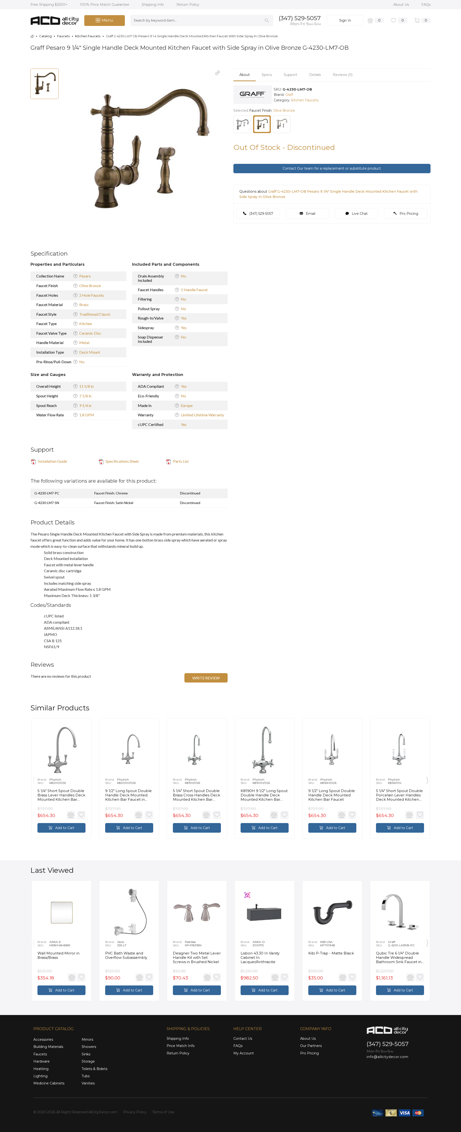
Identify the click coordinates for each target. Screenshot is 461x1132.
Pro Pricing (408, 213)
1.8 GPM (86, 414)
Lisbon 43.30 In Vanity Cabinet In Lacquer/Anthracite (260, 957)
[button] (217, 73)
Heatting (41, 1069)
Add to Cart (64, 828)
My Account (243, 1053)
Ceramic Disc (90, 333)
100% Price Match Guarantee (105, 4)
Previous (33, 779)
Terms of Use (163, 1112)
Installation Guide (52, 461)
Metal (84, 342)
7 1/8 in (85, 396)
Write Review (206, 678)
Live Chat (359, 213)
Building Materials (48, 1047)
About (244, 75)
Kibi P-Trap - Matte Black (331, 953)
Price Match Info (181, 1046)
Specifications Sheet (122, 461)
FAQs (426, 4)
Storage (88, 1061)
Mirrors (87, 1039)
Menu (107, 20)
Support (290, 75)
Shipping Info (153, 4)
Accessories (43, 1039)
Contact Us (242, 1038)
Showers (89, 1047)
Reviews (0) (342, 75)
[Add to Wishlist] (81, 815)
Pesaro (85, 276)
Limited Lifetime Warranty (202, 414)
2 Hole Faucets (91, 295)
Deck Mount (89, 352)
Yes (184, 318)
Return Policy (187, 4)
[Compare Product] (71, 815)
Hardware (41, 1061)
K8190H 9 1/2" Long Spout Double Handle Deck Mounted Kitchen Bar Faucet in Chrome (264, 795)
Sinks (86, 1054)
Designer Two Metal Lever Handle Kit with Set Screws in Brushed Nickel (197, 957)
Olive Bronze (90, 285)
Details (315, 75)
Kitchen (85, 323)
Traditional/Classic (95, 314)
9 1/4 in (85, 405)
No (82, 361)
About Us (401, 4)
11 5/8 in (86, 386)
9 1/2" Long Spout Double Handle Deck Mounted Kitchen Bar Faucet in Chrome (128, 795)
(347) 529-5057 (300, 18)
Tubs (86, 1076)
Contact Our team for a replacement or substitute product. (332, 168)
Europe (187, 405)
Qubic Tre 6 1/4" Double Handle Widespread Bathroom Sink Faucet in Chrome (398, 957)
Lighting (40, 1076)
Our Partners (311, 1046)
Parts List (180, 461)
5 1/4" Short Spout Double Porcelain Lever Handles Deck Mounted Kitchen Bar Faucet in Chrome (399, 795)
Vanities (88, 1083)
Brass (84, 304)
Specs (267, 75)
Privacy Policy (134, 1112)
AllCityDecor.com (102, 1112)
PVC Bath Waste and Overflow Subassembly (126, 955)
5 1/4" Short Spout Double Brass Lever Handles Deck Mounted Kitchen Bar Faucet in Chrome (61, 795)
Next (427, 779)
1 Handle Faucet (194, 289)
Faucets (40, 1054)
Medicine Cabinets (48, 1083)
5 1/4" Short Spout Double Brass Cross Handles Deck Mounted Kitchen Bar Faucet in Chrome (196, 795)
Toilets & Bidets (94, 1069)
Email (310, 213)
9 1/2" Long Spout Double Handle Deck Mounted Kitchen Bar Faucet (331, 795)
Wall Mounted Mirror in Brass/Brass (58, 955)
